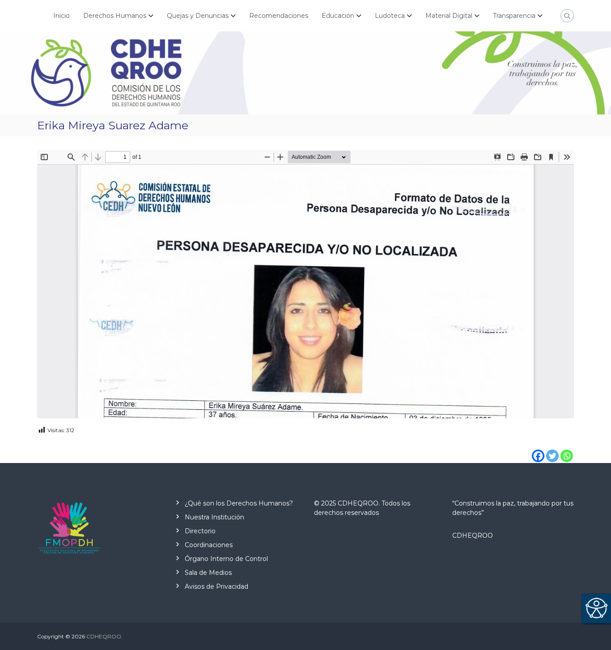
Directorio (200, 531)
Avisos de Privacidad (216, 586)
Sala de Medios (208, 573)
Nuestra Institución (214, 517)
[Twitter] (552, 449)
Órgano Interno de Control (226, 559)
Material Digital (448, 16)
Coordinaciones (209, 545)
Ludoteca (390, 16)
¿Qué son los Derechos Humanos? (239, 503)
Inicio (61, 16)
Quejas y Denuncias (198, 16)
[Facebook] (538, 449)
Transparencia (514, 16)
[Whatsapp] (566, 449)
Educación (338, 16)
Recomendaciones (278, 16)
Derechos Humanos (114, 16)
